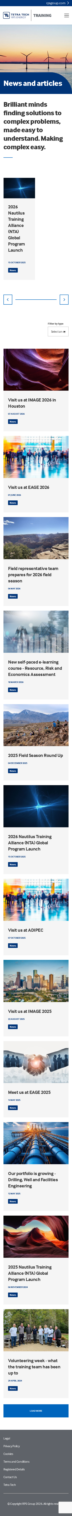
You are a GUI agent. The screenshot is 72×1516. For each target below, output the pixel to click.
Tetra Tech (9, 1485)
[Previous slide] (7, 300)
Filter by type (55, 323)
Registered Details (14, 1469)
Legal (6, 1438)
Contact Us (10, 1477)
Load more (36, 1410)
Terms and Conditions (16, 1461)
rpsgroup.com (55, 3)
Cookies (8, 1454)
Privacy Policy (11, 1446)
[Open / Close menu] (66, 15)
